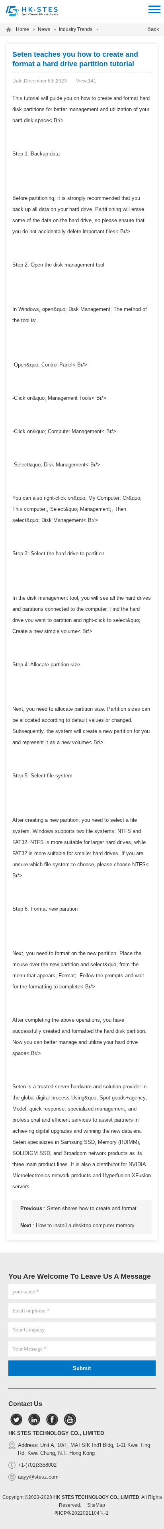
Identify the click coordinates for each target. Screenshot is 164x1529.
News (44, 29)
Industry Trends (75, 29)
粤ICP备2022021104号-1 (81, 1513)
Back (153, 29)
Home (22, 29)
